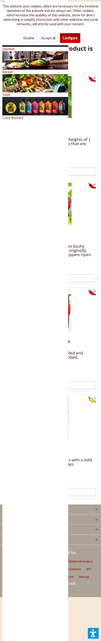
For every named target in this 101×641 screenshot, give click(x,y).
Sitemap (84, 577)
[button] (93, 633)
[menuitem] (82, 561)
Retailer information (80, 561)
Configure (70, 38)
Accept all (48, 38)
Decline (28, 38)
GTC (89, 569)
